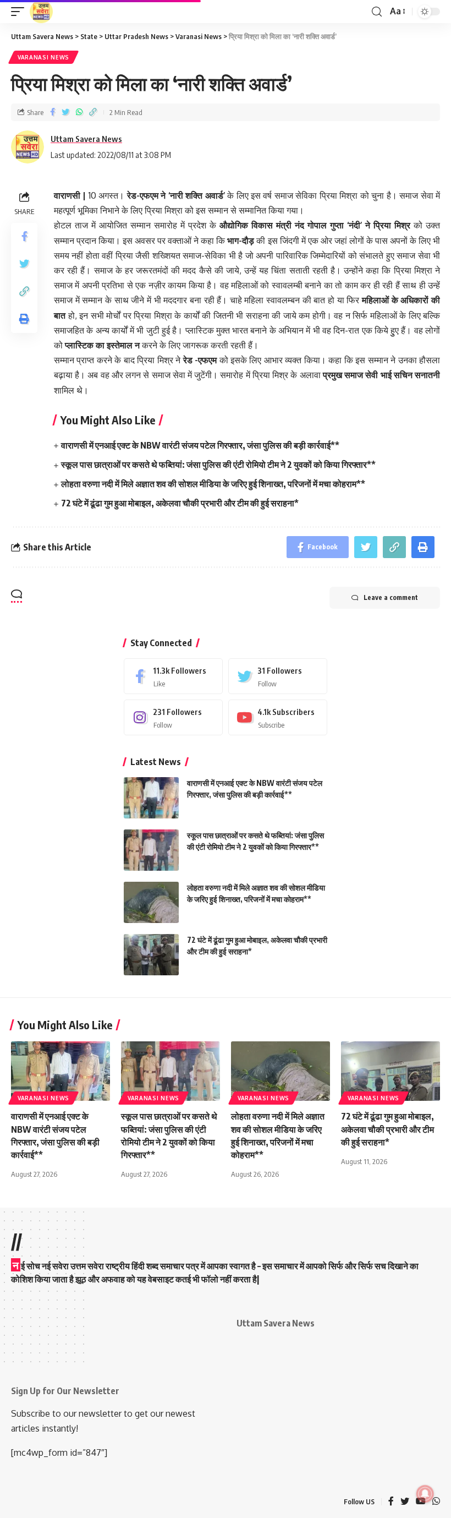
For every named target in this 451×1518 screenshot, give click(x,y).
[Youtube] (278, 717)
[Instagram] (173, 717)
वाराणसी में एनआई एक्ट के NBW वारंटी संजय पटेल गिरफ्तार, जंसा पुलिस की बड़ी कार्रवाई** (200, 445)
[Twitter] (278, 676)
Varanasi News (43, 57)
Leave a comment (391, 597)
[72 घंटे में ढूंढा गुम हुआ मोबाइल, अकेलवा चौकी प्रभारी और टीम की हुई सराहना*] (151, 954)
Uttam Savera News (86, 139)
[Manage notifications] (425, 1494)
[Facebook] (173, 676)
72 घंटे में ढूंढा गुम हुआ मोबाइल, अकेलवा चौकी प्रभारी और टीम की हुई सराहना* (180, 503)
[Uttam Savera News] (41, 11)
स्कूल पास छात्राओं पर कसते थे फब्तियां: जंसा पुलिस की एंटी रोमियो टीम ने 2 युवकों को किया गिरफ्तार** (218, 464)
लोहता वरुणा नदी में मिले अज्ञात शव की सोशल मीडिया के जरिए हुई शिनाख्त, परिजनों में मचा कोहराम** (213, 483)
